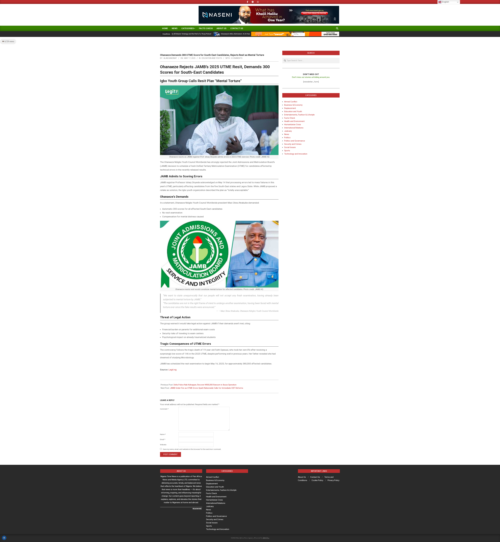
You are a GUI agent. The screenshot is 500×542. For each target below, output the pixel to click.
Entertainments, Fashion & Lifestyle (299, 115)
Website (163, 445)
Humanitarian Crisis (292, 124)
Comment (164, 409)
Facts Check (289, 118)
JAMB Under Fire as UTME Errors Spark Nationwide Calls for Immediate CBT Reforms (206, 388)
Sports (287, 150)
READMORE (197, 509)
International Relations (293, 128)
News (286, 134)
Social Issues (290, 147)
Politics (287, 137)
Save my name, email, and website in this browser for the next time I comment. (192, 449)
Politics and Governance (294, 141)
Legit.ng (173, 369)
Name (163, 434)
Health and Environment (294, 121)
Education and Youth (212, 58)
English (445, 2)
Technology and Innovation (295, 154)
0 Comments (236, 58)
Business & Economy (293, 105)
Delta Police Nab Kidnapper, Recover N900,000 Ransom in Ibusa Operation (205, 385)
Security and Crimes (292, 144)
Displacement (290, 108)
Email (162, 439)
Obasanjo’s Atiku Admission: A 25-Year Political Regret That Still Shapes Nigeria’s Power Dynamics (231, 34)
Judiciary (288, 131)
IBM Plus (266, 538)
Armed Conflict (290, 102)
